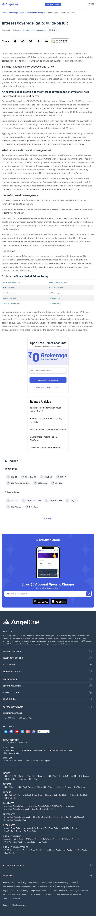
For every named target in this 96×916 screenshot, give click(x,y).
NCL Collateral (9, 894)
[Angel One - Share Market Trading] (10, 4)
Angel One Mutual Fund (13, 839)
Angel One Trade (24, 750)
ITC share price (54, 298)
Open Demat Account (53, 4)
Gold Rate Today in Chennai (63, 806)
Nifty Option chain (12, 795)
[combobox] (53, 30)
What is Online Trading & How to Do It (48, 429)
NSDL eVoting (36, 894)
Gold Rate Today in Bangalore (44, 809)
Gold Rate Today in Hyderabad (16, 809)
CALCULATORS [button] (9, 664)
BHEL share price (55, 293)
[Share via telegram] (15, 41)
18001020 (11, 718)
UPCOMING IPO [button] (9, 699)
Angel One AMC (10, 743)
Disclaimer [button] (8, 875)
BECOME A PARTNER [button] (11, 686)
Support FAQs (26, 718)
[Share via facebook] (39, 41)
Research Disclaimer (11, 882)
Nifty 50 (7, 776)
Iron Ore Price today (12, 831)
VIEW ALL (47, 518)
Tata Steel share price (11, 282)
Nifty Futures (10, 787)
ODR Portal (49, 894)
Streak (27, 761)
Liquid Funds (22, 850)
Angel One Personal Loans (41, 890)
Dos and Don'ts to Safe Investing (54, 882)
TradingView (45, 761)
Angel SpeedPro (40, 750)
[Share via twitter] (31, 41)
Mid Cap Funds (81, 850)
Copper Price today (12, 828)
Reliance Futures (64, 787)
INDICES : (7, 773)
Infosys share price (10, 298)
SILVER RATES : (9, 814)
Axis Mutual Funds (50, 839)
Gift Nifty (33, 779)
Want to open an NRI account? (48, 387)
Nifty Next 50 (54, 776)
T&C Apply (61, 886)
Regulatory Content (31, 882)
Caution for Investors (11, 898)
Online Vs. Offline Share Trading (45, 447)
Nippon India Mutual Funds (36, 842)
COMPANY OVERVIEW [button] (12, 651)
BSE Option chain (11, 798)
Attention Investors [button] (13, 865)
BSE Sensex (84, 776)
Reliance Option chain (79, 795)
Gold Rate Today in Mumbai (15, 806)
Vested (35, 761)
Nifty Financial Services (36, 776)
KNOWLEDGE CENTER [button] (12, 671)
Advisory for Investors (79, 890)
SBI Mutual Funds (33, 839)
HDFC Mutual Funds (69, 839)
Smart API (72, 750)
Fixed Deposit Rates (12, 753)
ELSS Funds (9, 850)
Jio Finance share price (11, 303)
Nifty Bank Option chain (32, 795)
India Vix (22, 779)
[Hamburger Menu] (93, 4)
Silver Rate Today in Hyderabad (17, 817)
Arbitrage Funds (54, 850)
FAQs (52, 886)
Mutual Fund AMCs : (12, 836)
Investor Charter (60, 890)
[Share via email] (47, 41)
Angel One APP (10, 750)
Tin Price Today (30, 831)
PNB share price (9, 287)
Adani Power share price (58, 282)
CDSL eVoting (22, 894)
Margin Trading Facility (57, 750)
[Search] (89, 4)
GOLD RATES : (9, 803)
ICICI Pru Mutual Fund (13, 842)
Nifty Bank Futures (26, 787)
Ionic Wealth (23, 743)
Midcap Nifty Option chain (56, 795)
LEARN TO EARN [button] (10, 679)
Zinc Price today (52, 828)
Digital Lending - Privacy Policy (15, 890)
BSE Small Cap (10, 779)
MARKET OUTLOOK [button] (11, 692)
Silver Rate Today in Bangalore (45, 817)
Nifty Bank (18, 776)
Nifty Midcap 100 (69, 776)
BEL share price (9, 293)
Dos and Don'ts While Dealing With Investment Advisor (25, 886)
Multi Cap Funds (11, 853)
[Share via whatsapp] (23, 41)
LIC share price (54, 303)
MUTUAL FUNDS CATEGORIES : (16, 847)
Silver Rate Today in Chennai (72, 817)
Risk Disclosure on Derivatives (68, 894)
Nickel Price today (69, 828)
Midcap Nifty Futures (45, 787)
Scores (73, 882)
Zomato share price (56, 287)
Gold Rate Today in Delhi (39, 806)
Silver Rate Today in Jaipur (15, 820)
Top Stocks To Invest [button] (13, 707)
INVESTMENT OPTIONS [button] (13, 658)
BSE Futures (79, 787)
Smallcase (18, 761)
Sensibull (7, 761)
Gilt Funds (68, 850)
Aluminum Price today (33, 828)
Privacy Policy (73, 886)
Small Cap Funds (37, 850)
